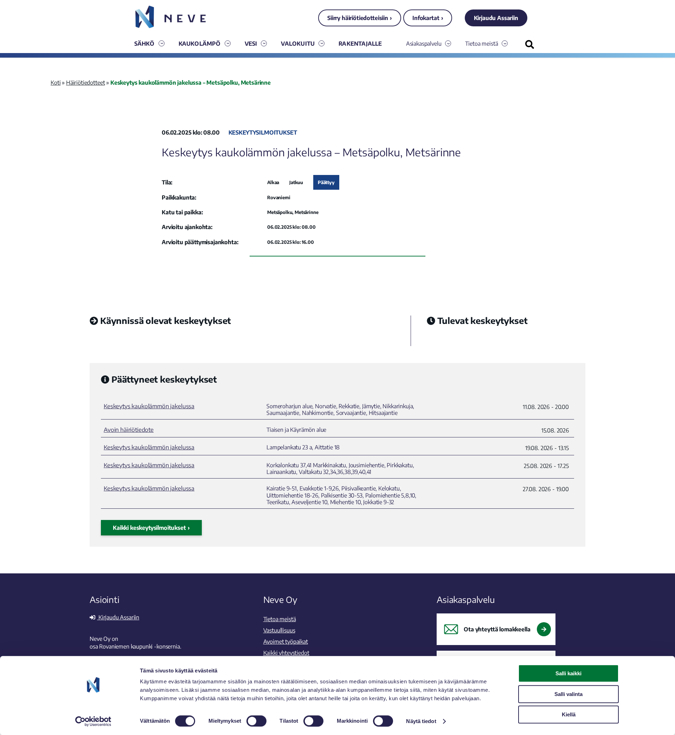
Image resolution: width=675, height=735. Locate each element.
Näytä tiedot (421, 721)
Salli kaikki (568, 673)
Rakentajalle (360, 43)
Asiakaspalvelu (424, 43)
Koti (55, 82)
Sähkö (144, 43)
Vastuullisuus (279, 630)
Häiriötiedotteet (85, 82)
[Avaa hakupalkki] (529, 44)
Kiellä (569, 714)
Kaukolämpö (200, 43)
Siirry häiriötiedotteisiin (357, 17)
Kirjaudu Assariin (496, 17)
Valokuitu (298, 43)
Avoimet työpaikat (285, 641)
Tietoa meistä (481, 43)
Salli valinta (568, 694)
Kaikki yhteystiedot (286, 652)
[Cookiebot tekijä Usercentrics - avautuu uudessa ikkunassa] (93, 721)
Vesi (251, 43)
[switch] (256, 721)
